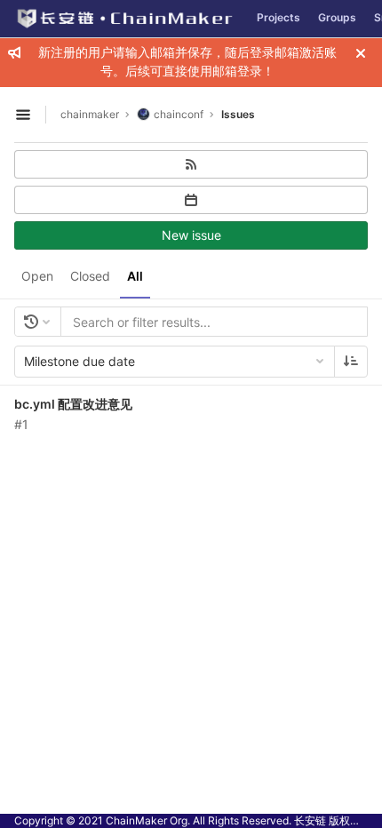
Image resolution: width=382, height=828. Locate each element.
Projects (278, 17)
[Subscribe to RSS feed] (191, 164)
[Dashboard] (124, 18)
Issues (238, 114)
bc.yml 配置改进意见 (73, 403)
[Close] (360, 53)
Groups (337, 17)
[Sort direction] (351, 362)
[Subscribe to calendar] (191, 200)
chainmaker (89, 114)
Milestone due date (79, 361)
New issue (191, 235)
